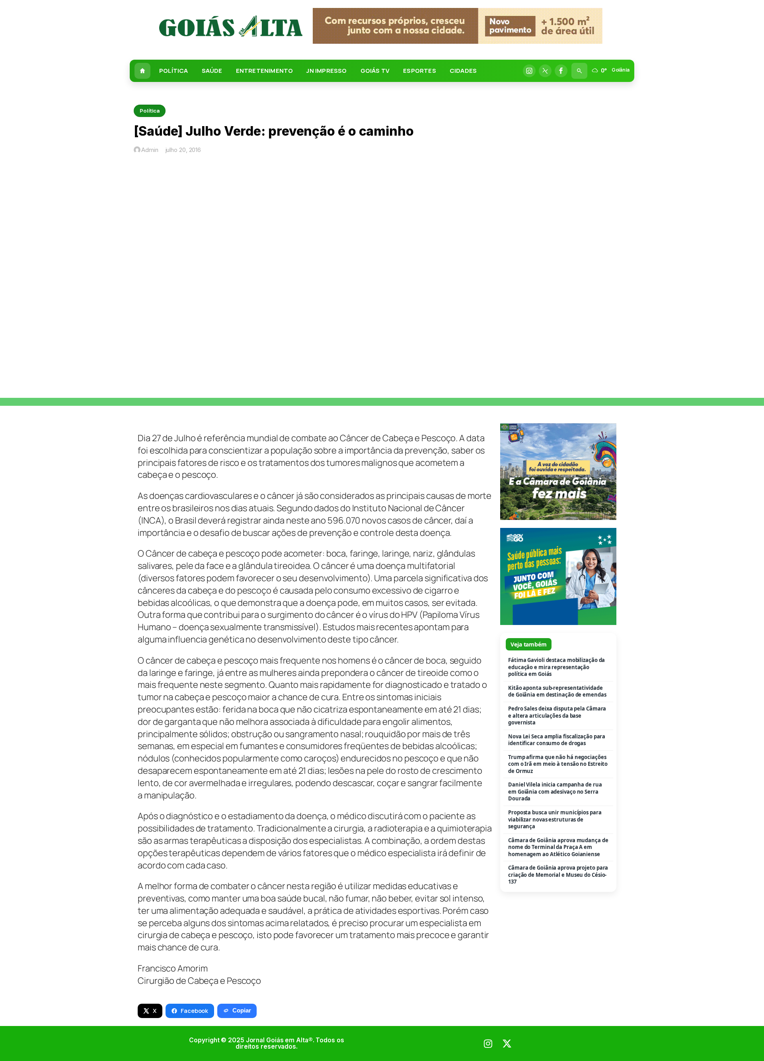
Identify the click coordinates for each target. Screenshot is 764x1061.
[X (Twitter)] (545, 70)
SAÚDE (212, 70)
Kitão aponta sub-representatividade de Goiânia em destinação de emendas (557, 692)
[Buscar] (579, 71)
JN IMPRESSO (326, 70)
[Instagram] (529, 70)
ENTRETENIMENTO (264, 70)
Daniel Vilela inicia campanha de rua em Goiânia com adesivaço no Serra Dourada (555, 791)
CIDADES (463, 70)
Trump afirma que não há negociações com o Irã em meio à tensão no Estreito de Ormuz (558, 764)
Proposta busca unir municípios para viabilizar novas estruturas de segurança (555, 819)
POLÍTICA (173, 70)
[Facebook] (561, 70)
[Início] (142, 71)
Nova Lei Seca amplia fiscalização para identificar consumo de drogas (556, 740)
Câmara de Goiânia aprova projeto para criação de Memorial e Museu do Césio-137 (558, 874)
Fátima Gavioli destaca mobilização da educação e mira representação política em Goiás (556, 667)
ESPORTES (419, 70)
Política (150, 110)
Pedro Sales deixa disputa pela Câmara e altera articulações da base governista (557, 715)
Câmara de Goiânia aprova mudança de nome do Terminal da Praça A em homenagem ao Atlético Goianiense (558, 847)
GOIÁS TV (375, 70)
